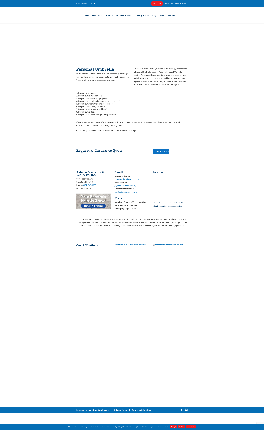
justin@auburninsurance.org (127, 179)
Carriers (108, 16)
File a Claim (169, 3)
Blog (154, 16)
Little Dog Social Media (98, 410)
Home (86, 16)
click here (160, 151)
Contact (171, 16)
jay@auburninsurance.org (126, 185)
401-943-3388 (82, 3)
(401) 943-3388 (89, 185)
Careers (162, 16)
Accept (173, 427)
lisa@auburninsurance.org (126, 192)
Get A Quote (157, 3)
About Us (96, 16)
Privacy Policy (120, 410)
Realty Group (142, 16)
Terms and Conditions (142, 410)
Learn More (191, 427)
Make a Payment (180, 3)
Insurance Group (123, 16)
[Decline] (261, 427)
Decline (181, 427)
